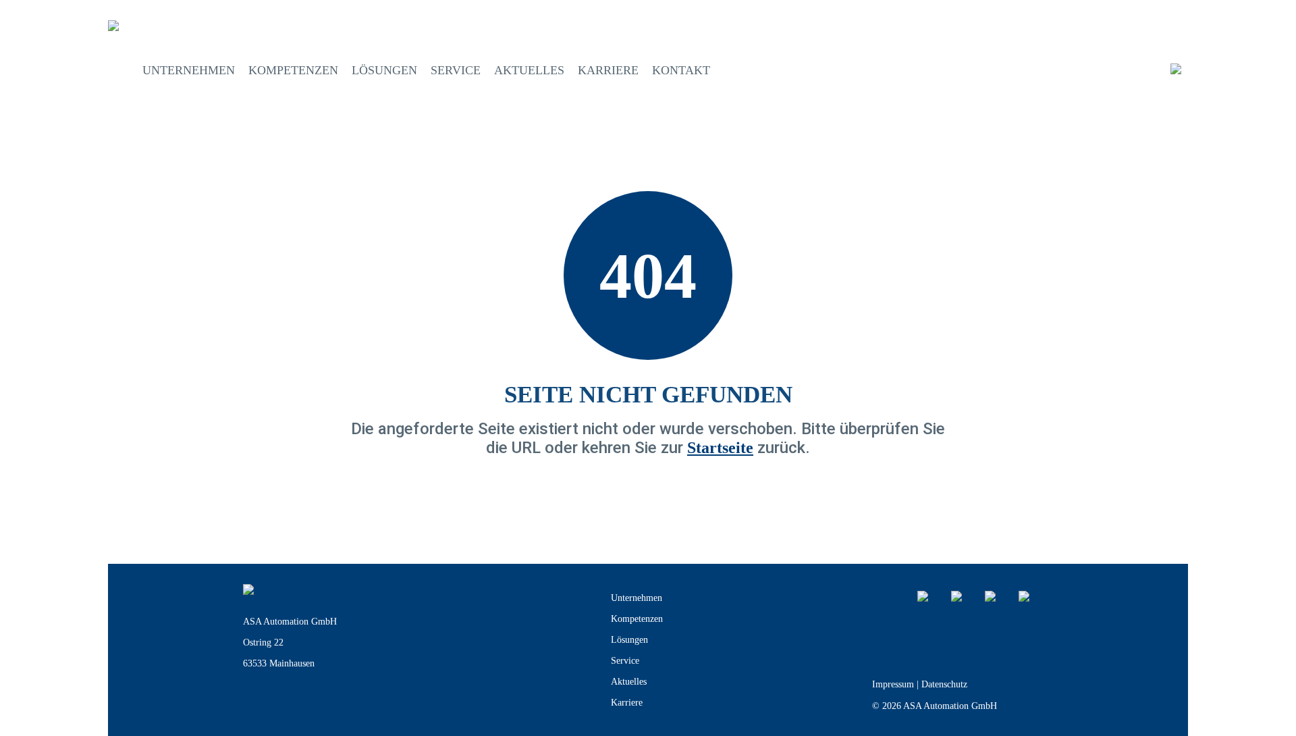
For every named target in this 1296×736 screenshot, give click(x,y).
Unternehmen (188, 70)
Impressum (893, 684)
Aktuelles (529, 70)
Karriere (608, 70)
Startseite (720, 447)
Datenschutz (944, 684)
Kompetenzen (293, 70)
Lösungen (384, 70)
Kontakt (681, 70)
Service (456, 70)
